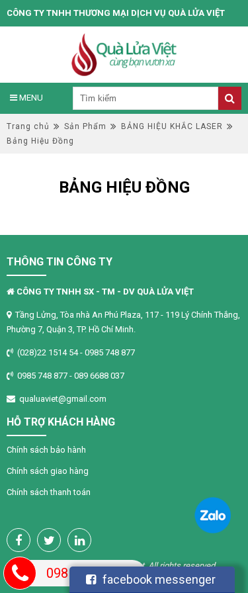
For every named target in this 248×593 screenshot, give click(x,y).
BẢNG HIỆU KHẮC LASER (172, 126)
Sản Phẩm (85, 126)
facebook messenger (159, 579)
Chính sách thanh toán (49, 492)
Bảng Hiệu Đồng (40, 141)
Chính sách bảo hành (46, 450)
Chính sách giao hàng (48, 471)
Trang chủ (28, 126)
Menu (30, 98)
